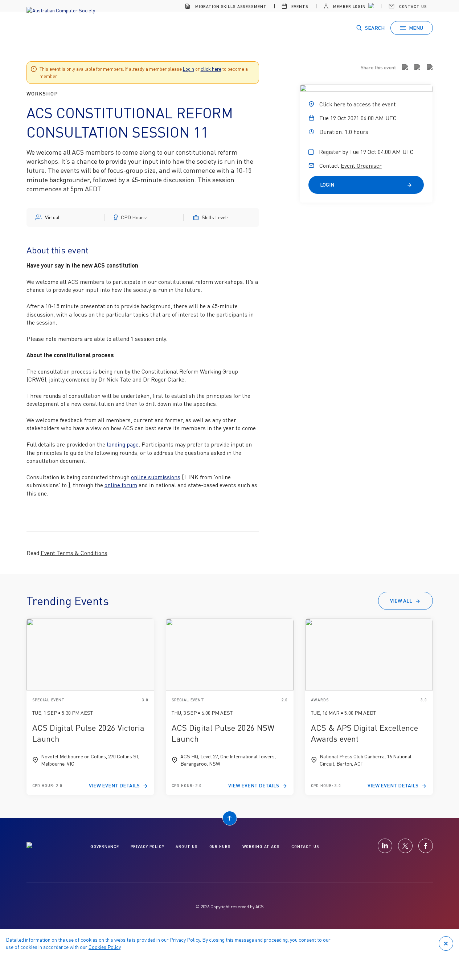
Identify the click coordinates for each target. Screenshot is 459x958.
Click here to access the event (357, 104)
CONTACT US (305, 846)
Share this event (378, 67)
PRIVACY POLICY (147, 846)
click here (211, 69)
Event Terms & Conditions (74, 553)
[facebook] (425, 846)
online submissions (155, 477)
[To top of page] (229, 818)
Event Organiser (361, 165)
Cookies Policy (104, 947)
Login (188, 69)
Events (299, 6)
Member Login (348, 6)
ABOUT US (186, 846)
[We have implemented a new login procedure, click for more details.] (370, 6)
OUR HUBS (220, 846)
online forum (120, 485)
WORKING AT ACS (261, 846)
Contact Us (412, 6)
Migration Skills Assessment (230, 6)
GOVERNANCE (104, 846)
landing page (123, 444)
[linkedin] (385, 846)
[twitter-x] (405, 846)
